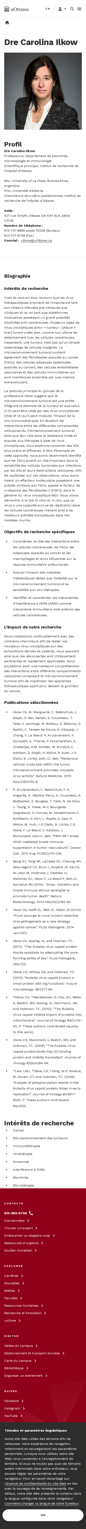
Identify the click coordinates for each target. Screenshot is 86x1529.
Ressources (21, 1243)
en (48, 8)
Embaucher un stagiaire (27, 1235)
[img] (16, 9)
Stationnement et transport (32, 1353)
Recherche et (22, 1313)
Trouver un (18, 1228)
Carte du (18, 1361)
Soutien (18, 1250)
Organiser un (23, 1376)
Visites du (18, 1346)
